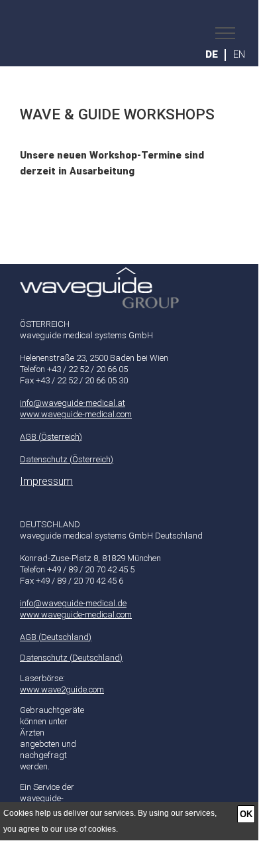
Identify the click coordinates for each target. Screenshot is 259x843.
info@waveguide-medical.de (73, 603)
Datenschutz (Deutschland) (71, 658)
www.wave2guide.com (62, 689)
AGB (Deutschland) (55, 637)
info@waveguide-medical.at (72, 403)
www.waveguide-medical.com (76, 414)
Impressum (46, 481)
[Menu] (221, 33)
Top (129, 277)
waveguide (139, 33)
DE (211, 54)
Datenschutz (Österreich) (66, 459)
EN (239, 54)
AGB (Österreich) (51, 437)
